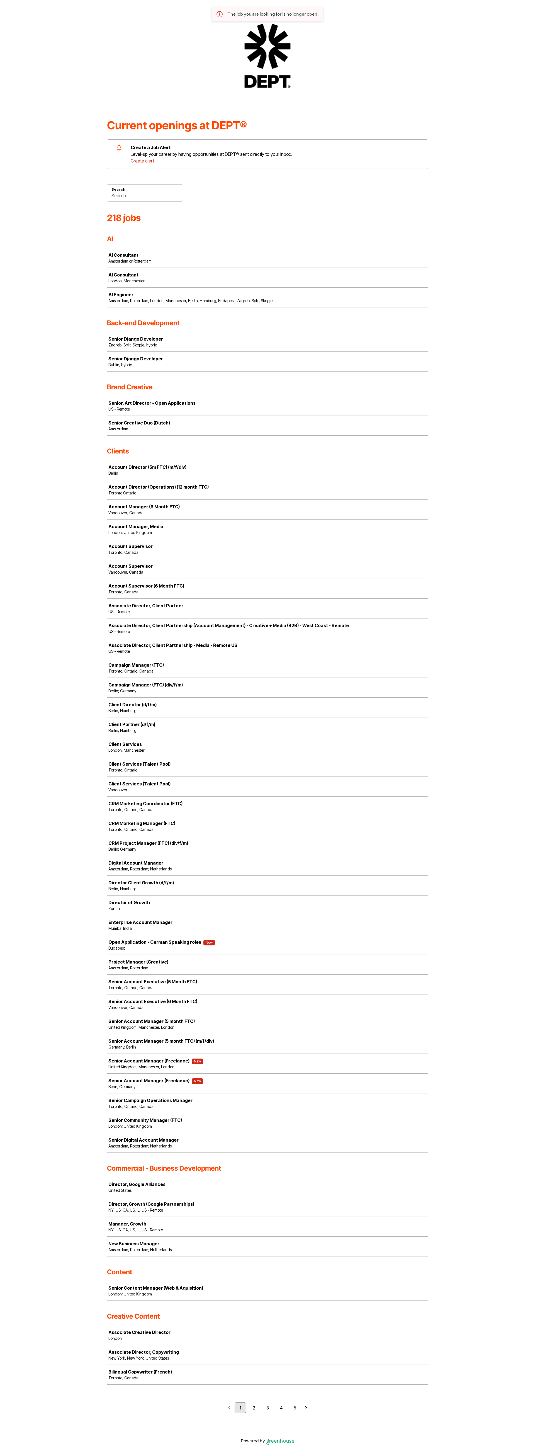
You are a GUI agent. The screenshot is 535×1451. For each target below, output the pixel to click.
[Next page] (306, 1408)
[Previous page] (229, 1408)
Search (118, 189)
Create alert (142, 161)
